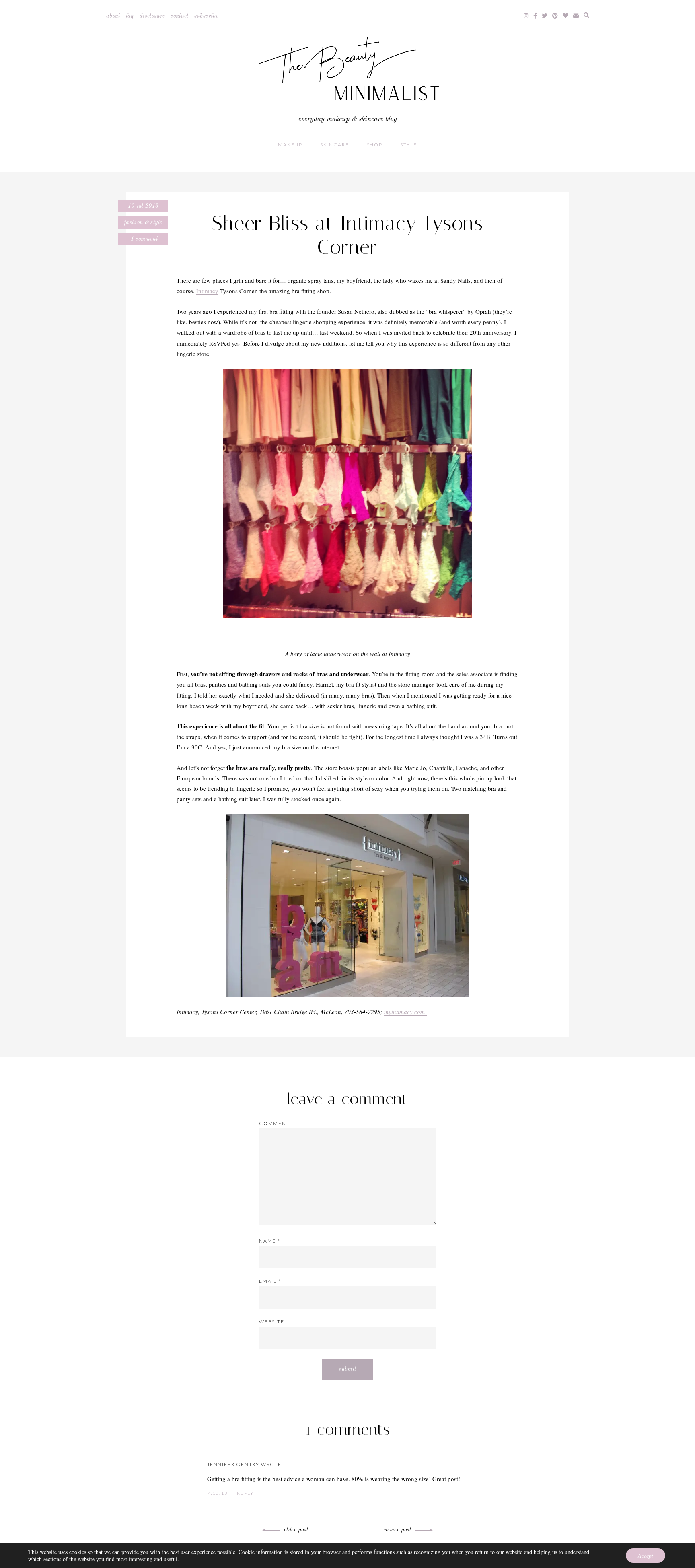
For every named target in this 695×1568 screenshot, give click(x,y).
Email (270, 1281)
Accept (645, 1555)
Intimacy (207, 291)
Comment (274, 1123)
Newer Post (397, 1530)
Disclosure (152, 16)
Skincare (334, 145)
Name (269, 1241)
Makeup (290, 145)
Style (408, 145)
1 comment (143, 239)
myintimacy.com (405, 1012)
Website (271, 1322)
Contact (179, 16)
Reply (245, 1493)
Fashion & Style (143, 222)
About (113, 16)
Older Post (296, 1530)
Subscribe (206, 16)
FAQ (130, 16)
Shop (374, 145)
